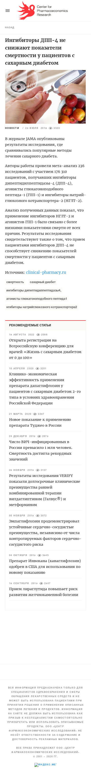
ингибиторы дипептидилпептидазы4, (33, 290)
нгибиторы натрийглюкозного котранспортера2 (41, 307)
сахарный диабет (43, 282)
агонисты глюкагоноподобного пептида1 (36, 299)
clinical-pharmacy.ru (46, 272)
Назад (9, 28)
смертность (15, 282)
